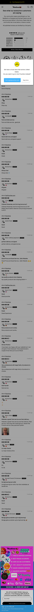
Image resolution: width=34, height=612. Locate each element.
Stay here (26, 80)
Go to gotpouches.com (12, 80)
